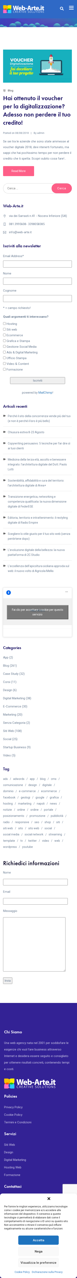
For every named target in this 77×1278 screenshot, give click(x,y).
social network (34, 834)
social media (11, 834)
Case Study (10, 674)
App (5, 657)
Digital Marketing (14, 698)
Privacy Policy (13, 1107)
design (32, 785)
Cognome (9, 290)
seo (36, 822)
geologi (25, 797)
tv (21, 840)
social (48, 828)
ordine (34, 809)
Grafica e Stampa (18, 341)
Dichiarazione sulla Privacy (47, 1272)
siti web (8, 828)
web (57, 840)
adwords (18, 779)
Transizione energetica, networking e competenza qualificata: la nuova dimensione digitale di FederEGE (37, 501)
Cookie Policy (22, 1272)
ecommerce (49, 791)
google (40, 797)
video (45, 840)
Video (7, 755)
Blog (10, 90)
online (21, 809)
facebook (9, 797)
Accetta (38, 1240)
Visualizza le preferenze (38, 1263)
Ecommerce (15, 335)
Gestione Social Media (22, 347)
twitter (32, 840)
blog (43, 779)
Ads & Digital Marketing (22, 352)
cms (53, 779)
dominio (8, 791)
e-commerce (27, 791)
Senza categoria (14, 723)
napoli (41, 803)
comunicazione (13, 785)
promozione (37, 815)
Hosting (12, 324)
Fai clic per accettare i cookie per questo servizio (37, 612)
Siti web (12, 329)
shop (48, 822)
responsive (22, 822)
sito (20, 828)
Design (7, 690)
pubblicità (57, 815)
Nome (7, 273)
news (53, 803)
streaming (55, 834)
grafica (54, 797)
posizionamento (13, 815)
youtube (27, 846)
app (32, 779)
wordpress (10, 846)
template (9, 840)
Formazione (15, 369)
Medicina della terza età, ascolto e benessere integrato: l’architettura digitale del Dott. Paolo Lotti (37, 464)
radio (6, 822)
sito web (33, 828)
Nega (39, 1251)
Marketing (9, 714)
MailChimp (45, 392)
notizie (7, 809)
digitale (47, 785)
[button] (49, 1199)
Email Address (13, 256)
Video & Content (18, 364)
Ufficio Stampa (16, 358)
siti (58, 822)
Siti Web (8, 731)
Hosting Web (12, 1167)
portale (48, 809)
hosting (8, 803)
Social (7, 739)
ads (5, 779)
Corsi (6, 682)
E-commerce (12, 706)
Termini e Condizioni (17, 1122)
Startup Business (14, 747)
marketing (24, 803)
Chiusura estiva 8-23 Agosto (26, 432)
